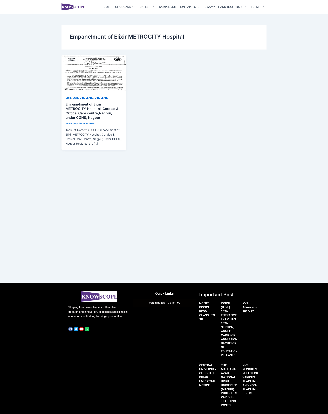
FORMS (255, 7)
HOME (105, 7)
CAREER (145, 7)
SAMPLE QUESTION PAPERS (177, 7)
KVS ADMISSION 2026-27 (164, 303)
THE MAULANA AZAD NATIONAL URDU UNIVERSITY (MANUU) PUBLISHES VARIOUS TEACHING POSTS (229, 385)
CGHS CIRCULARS (82, 97)
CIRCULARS (123, 7)
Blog (68, 97)
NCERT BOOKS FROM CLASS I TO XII (207, 311)
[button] (132, 7)
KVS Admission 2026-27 (249, 307)
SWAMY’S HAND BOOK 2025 (223, 7)
